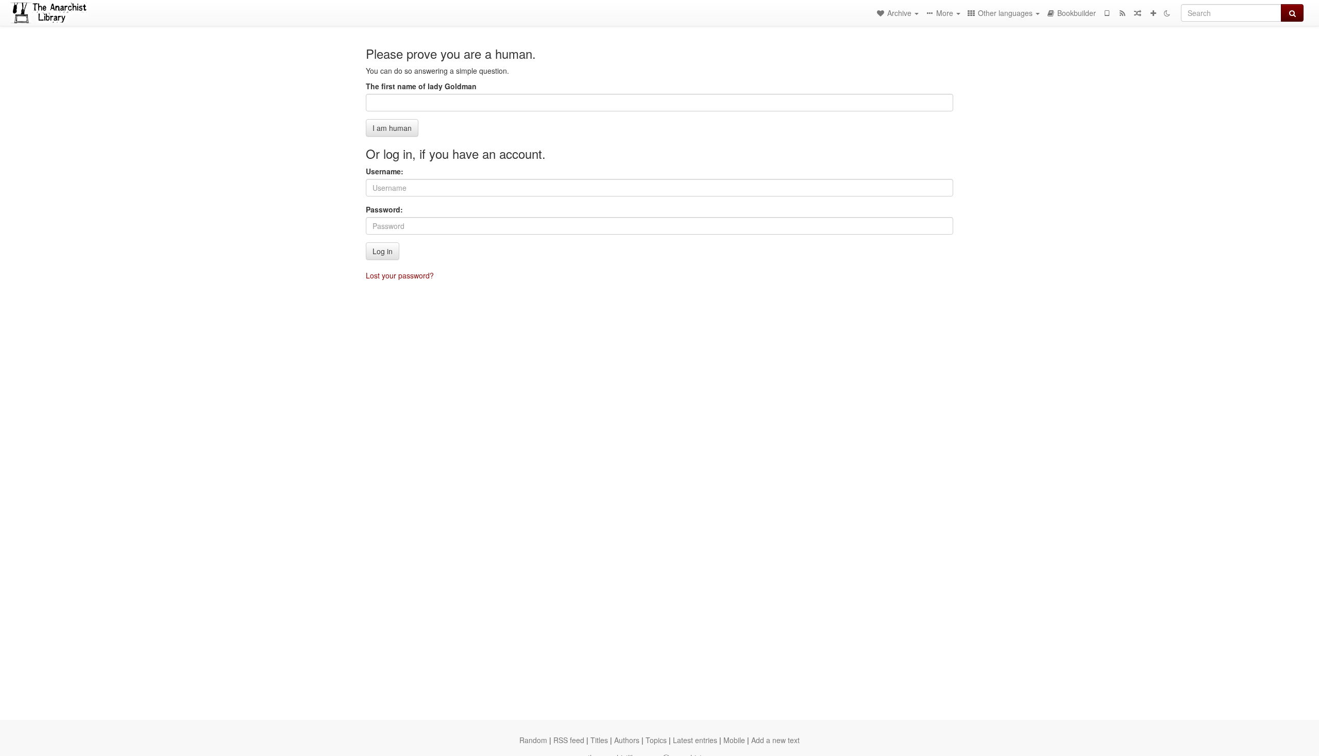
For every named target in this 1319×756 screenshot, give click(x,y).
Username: (384, 171)
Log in (383, 251)
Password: (384, 209)
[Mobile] (1106, 13)
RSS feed (568, 740)
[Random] (1137, 13)
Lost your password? (400, 275)
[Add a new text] (1153, 13)
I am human (392, 128)
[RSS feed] (1122, 13)
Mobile (734, 740)
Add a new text (775, 740)
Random (533, 740)
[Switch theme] (1167, 13)
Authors (626, 740)
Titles (599, 740)
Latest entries (695, 740)
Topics (656, 740)
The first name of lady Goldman (421, 86)
